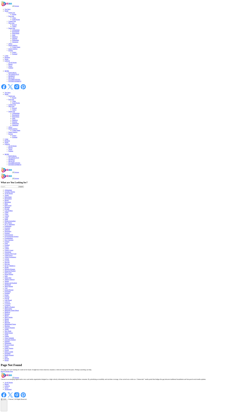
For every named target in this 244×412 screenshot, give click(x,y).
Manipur (7, 314)
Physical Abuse (9, 345)
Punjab (7, 350)
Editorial (7, 229)
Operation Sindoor (10, 340)
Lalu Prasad (8, 300)
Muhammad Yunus (10, 324)
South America (12, 49)
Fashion (10, 68)
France (14, 52)
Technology (8, 389)
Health (7, 267)
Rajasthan (7, 353)
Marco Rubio (9, 317)
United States (16, 47)
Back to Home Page (7, 371)
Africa (10, 43)
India (13, 35)
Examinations (9, 238)
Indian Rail (8, 278)
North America (12, 45)
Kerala (7, 295)
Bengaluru (8, 202)
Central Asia (12, 21)
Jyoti (6, 288)
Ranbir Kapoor (9, 355)
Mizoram (7, 322)
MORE (7, 71)
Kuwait (14, 25)
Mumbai (7, 326)
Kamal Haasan (9, 290)
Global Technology (10, 257)
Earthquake (8, 226)
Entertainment (9, 235)
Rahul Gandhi (9, 352)
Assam (7, 195)
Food (6, 243)
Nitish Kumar (9, 333)
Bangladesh (15, 31)
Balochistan (15, 33)
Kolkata (7, 297)
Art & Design (12, 62)
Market (7, 319)
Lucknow (7, 305)
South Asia (11, 28)
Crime (6, 55)
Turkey (14, 26)
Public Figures (9, 348)
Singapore (15, 42)
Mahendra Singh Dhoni (12, 310)
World (6, 11)
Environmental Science (11, 236)
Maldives (15, 37)
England (14, 54)
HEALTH (11, 78)
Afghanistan (16, 30)
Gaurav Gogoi (9, 250)
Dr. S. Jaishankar (10, 224)
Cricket (7, 216)
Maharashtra (8, 309)
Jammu (7, 281)
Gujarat (7, 259)
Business (7, 57)
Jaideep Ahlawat (9, 279)
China (14, 18)
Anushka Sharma (10, 192)
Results (7, 358)
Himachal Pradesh (10, 271)
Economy (7, 228)
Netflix (7, 329)
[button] (4, 405)
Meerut (7, 321)
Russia (14, 14)
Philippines (15, 40)
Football (7, 245)
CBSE (6, 212)
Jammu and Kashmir (11, 283)
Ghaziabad (8, 252)
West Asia (11, 23)
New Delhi (8, 331)
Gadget (7, 248)
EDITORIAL (12, 72)
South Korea (16, 19)
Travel (10, 66)
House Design (9, 274)
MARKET (11, 76)
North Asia (11, 12)
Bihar (6, 204)
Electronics (8, 231)
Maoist (7, 315)
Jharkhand (8, 284)
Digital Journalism (10, 221)
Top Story (8, 9)
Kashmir (7, 293)
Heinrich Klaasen (10, 269)
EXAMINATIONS (14, 79)
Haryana (7, 264)
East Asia (11, 16)
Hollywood (8, 272)
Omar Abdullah (9, 338)
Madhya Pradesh (10, 307)
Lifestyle (7, 61)
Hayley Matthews (10, 266)
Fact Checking (9, 240)
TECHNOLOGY (13, 74)
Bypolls (7, 209)
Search (21, 186)
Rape (6, 357)
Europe (10, 50)
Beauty (10, 64)
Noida (6, 334)
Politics (7, 346)
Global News (9, 255)
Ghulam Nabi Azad (10, 254)
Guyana (7, 260)
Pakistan (14, 38)
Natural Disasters (10, 327)
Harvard (7, 262)
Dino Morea (8, 223)
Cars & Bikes (9, 210)
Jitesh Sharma (9, 286)
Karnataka (8, 291)
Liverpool (7, 303)
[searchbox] (9, 187)
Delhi (6, 219)
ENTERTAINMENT (14, 81)
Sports (6, 59)
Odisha (7, 336)
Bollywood (8, 205)
